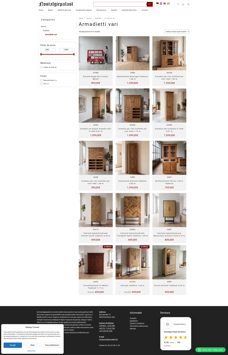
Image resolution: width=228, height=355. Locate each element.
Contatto (133, 318)
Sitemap (133, 329)
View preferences (52, 345)
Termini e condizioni (137, 323)
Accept (13, 345)
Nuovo (89, 18)
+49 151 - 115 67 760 (107, 328)
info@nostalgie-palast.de (108, 339)
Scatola (98, 18)
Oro (44, 84)
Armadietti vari (51, 34)
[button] (210, 349)
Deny (32, 345)
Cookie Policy (31, 351)
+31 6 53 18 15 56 (105, 331)
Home (81, 18)
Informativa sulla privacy (139, 326)
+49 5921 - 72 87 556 (107, 326)
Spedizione (134, 321)
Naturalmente (48, 80)
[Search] (150, 4)
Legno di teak (48, 67)
